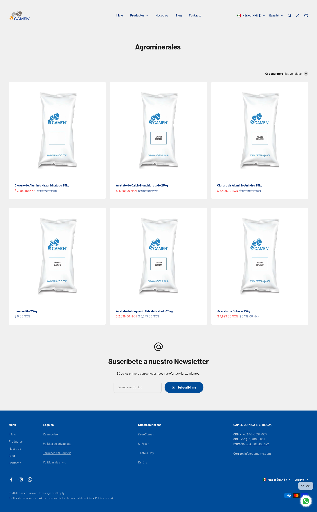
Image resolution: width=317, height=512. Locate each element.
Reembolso (50, 434)
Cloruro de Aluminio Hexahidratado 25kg (42, 185)
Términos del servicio (79, 498)
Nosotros (162, 15)
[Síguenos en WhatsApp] (30, 479)
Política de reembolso (21, 498)
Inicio (119, 15)
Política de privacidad (57, 443)
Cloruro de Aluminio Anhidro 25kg (239, 185)
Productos (137, 15)
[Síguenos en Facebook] (11, 479)
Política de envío (104, 498)
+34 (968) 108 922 (257, 444)
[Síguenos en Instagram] (20, 479)
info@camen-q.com (257, 453)
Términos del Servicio (57, 453)
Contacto (195, 15)
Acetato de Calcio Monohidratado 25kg (142, 185)
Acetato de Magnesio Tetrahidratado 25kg (144, 311)
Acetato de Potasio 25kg (233, 311)
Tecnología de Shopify (51, 493)
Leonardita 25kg (26, 311)
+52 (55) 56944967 (255, 434)
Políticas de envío (54, 462)
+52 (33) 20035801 (253, 439)
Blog (179, 15)
